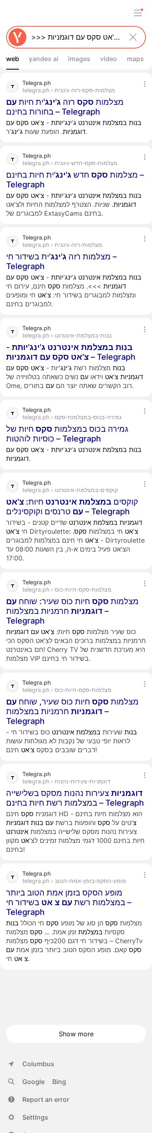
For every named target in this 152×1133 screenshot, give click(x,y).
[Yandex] (17, 37)
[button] (38, 1099)
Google (33, 1082)
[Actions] (144, 84)
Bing (59, 1082)
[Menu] (138, 13)
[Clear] (132, 37)
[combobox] (74, 37)
